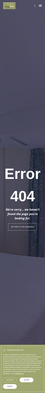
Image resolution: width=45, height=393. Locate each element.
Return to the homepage (22, 227)
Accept (26, 380)
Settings (10, 380)
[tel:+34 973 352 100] (35, 5)
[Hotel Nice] (9, 5)
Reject (10, 386)
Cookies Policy (19, 373)
